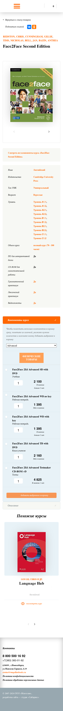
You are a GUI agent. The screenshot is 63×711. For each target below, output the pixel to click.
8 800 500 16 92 (14, 656)
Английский (39, 169)
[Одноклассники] (34, 27)
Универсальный (41, 187)
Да (34, 281)
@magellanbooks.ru (17, 672)
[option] (31, 95)
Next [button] (48, 131)
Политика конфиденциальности (18, 676)
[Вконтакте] (16, 704)
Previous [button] (14, 131)
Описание (13, 505)
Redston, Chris (13, 36)
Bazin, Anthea (48, 40)
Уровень (39, 201)
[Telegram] (34, 704)
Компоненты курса (18, 320)
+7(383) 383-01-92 (13, 660)
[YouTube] (44, 704)
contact (6, 672)
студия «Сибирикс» (30, 697)
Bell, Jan (31, 40)
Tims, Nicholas (13, 40)
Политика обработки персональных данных (23, 679)
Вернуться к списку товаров (18, 19)
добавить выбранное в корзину (34, 495)
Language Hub (31, 583)
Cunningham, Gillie (38, 36)
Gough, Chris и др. (32, 579)
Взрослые (38, 194)
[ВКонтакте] (29, 27)
